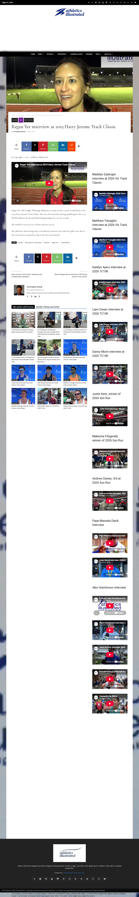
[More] (78, 146)
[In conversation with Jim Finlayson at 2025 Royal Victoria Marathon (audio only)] (23, 347)
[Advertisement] (69, 35)
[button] (89, 2)
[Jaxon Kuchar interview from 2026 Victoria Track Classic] (23, 373)
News (40, 54)
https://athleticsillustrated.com (35, 290)
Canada (20, 242)
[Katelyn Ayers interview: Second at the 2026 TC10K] (75, 396)
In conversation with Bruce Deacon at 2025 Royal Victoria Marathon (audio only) (75, 332)
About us (107, 54)
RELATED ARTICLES (23, 306)
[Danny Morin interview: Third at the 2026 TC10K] (49, 396)
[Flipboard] (95, 2)
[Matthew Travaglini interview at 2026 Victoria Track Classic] (75, 373)
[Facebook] (92, 2)
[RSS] (117, 2)
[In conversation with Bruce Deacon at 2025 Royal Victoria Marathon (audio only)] (75, 320)
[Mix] (106, 2)
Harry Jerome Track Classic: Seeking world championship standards (27, 275)
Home (33, 54)
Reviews (50, 54)
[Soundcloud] (124, 2)
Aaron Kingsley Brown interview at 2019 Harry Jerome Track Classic (71, 275)
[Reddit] (113, 2)
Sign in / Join (7, 2)
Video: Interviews (28, 120)
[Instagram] (99, 2)
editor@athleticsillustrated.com (74, 873)
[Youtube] (135, 2)
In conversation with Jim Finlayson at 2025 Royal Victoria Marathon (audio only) (23, 360)
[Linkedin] (103, 2)
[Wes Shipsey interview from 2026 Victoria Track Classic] (49, 373)
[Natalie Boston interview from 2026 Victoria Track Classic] (75, 347)
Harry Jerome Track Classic (33, 242)
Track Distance (65, 242)
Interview (46, 242)
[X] (131, 2)
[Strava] (128, 2)
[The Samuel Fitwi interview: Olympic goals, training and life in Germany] (23, 320)
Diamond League (77, 54)
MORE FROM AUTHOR (47, 306)
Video (98, 54)
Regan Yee (55, 242)
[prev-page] (13, 412)
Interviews (62, 54)
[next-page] (16, 412)
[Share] (120, 2)
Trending (89, 54)
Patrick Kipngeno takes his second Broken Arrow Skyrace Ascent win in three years (48, 360)
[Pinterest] (110, 2)
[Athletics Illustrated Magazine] (69, 12)
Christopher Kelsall (19, 131)
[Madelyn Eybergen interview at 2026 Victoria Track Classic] (23, 396)
